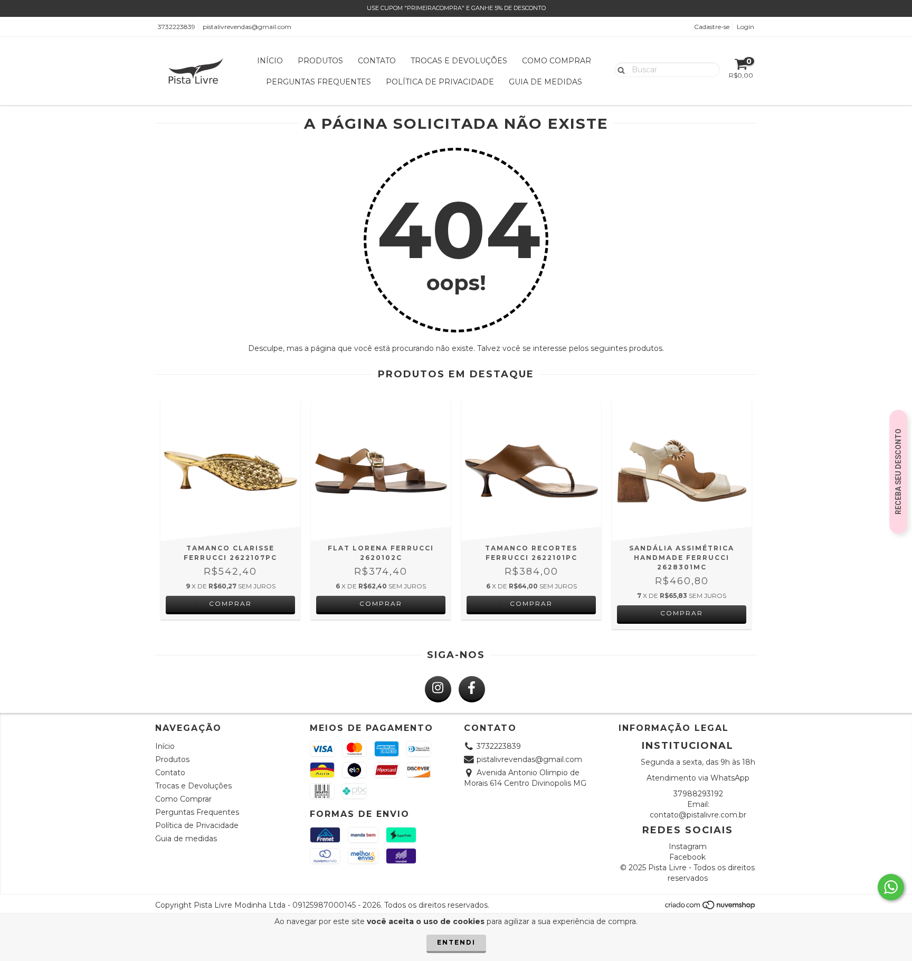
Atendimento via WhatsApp (698, 778)
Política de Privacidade (440, 82)
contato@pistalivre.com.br (698, 815)
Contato (377, 60)
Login (745, 27)
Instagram (688, 846)
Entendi (456, 942)
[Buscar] (618, 69)
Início (270, 60)
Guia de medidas (545, 82)
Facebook (687, 857)
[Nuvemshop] (710, 907)
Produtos (320, 60)
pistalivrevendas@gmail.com (247, 27)
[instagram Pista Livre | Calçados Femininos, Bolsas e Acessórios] (438, 689)
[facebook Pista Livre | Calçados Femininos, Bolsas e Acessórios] (472, 689)
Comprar (230, 603)
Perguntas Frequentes (318, 82)
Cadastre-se (711, 27)
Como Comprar (556, 60)
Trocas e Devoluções (459, 60)
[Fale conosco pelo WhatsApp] (891, 887)
